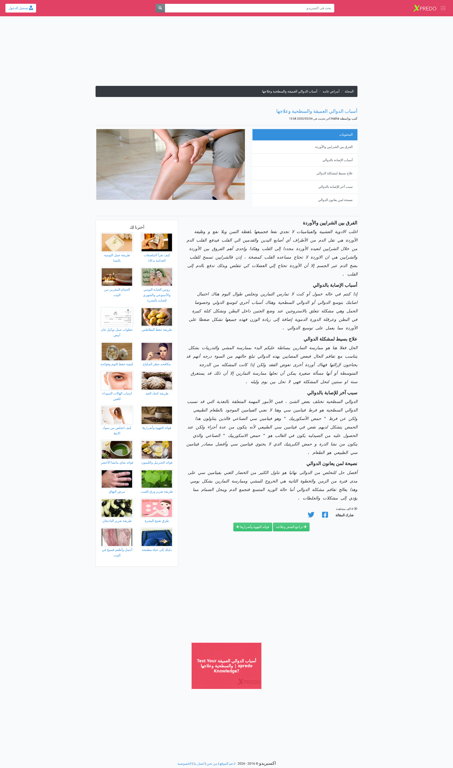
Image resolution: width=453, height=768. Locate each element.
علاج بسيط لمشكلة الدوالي (334, 173)
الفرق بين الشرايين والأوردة (334, 147)
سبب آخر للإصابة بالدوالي (335, 187)
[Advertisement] (226, 53)
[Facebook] (325, 516)
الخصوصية (184, 764)
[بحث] (160, 8)
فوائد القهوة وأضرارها (254, 527)
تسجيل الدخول (18, 8)
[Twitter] (311, 516)
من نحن (212, 764)
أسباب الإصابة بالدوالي (337, 160)
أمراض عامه (331, 91)
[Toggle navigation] (443, 8)
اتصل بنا (199, 764)
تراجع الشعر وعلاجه (289, 527)
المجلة (349, 91)
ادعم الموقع (227, 764)
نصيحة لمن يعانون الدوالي (335, 200)
